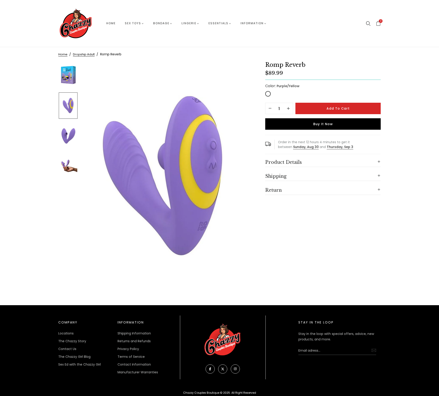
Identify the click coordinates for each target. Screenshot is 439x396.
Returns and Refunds (134, 341)
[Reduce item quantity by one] (270, 108)
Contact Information (134, 364)
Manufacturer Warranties (138, 372)
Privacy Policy (128, 349)
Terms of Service (131, 356)
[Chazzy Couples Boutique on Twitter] (222, 369)
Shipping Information (134, 333)
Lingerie (189, 23)
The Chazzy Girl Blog (74, 356)
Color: (282, 86)
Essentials (218, 23)
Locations (66, 333)
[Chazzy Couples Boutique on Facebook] (210, 369)
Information (252, 23)
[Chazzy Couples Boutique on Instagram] (235, 369)
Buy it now (323, 124)
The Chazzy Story (72, 341)
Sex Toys (133, 23)
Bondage (161, 23)
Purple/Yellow (268, 94)
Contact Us (67, 349)
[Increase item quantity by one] (288, 108)
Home (111, 23)
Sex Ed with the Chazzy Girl (79, 364)
